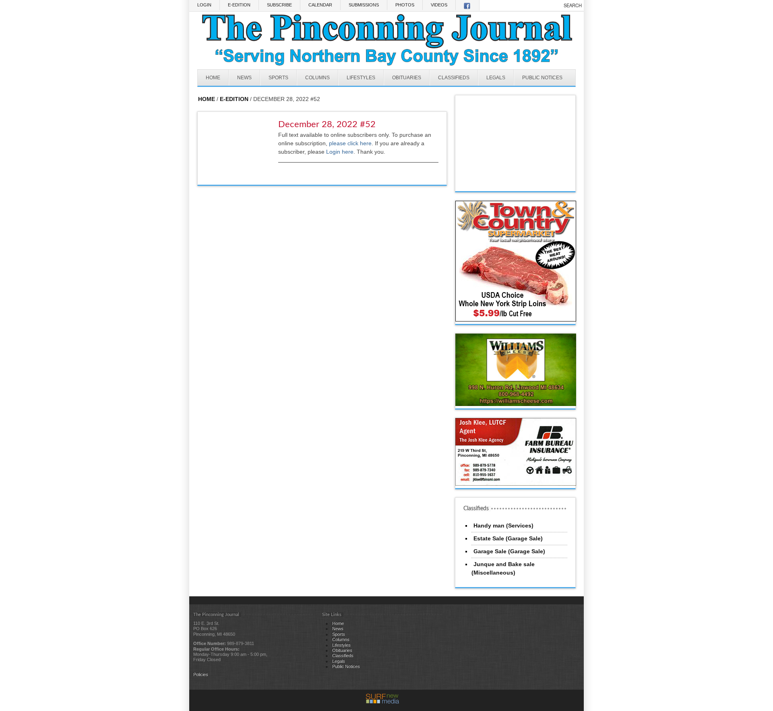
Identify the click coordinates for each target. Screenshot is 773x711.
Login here (339, 151)
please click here (350, 143)
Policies (200, 674)
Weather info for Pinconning (515, 183)
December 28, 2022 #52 (327, 124)
